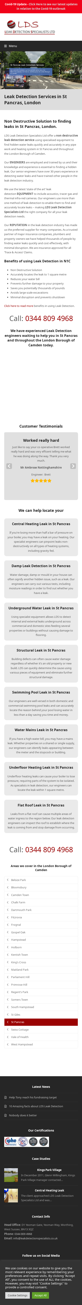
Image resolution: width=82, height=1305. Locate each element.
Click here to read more (18, 306)
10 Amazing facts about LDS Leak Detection (36, 1106)
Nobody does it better (23, 1115)
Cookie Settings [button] (17, 1295)
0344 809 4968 (49, 318)
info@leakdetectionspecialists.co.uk (35, 1238)
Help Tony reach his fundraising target (33, 1097)
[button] (10, 46)
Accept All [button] (40, 1295)
